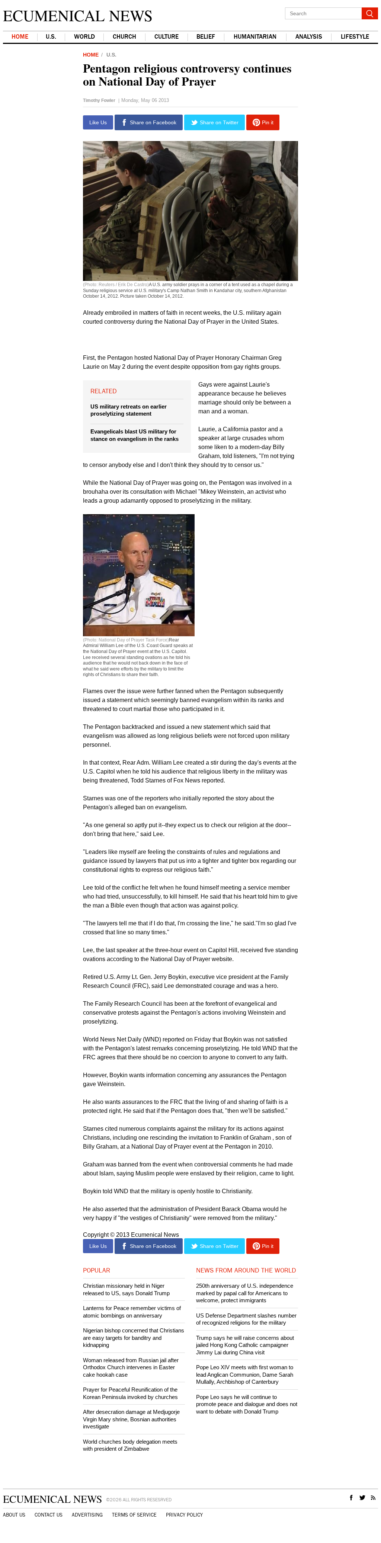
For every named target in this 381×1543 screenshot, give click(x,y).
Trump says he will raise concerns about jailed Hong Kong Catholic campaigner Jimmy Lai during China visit (245, 1345)
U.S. (51, 37)
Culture (166, 37)
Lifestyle (355, 37)
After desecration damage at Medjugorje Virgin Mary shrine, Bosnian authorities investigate (131, 1419)
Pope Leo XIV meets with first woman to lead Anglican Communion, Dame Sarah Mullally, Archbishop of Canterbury (244, 1374)
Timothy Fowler (99, 100)
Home (20, 37)
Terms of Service (134, 1515)
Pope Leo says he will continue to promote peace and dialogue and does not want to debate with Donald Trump (246, 1404)
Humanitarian (255, 37)
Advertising (87, 1515)
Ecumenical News (78, 15)
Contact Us (49, 1515)
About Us (14, 1515)
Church (124, 37)
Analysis (308, 37)
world (84, 37)
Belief (205, 37)
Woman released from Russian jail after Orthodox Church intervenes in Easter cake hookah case (131, 1367)
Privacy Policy (184, 1515)
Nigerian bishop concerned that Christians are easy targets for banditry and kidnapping (133, 1337)
